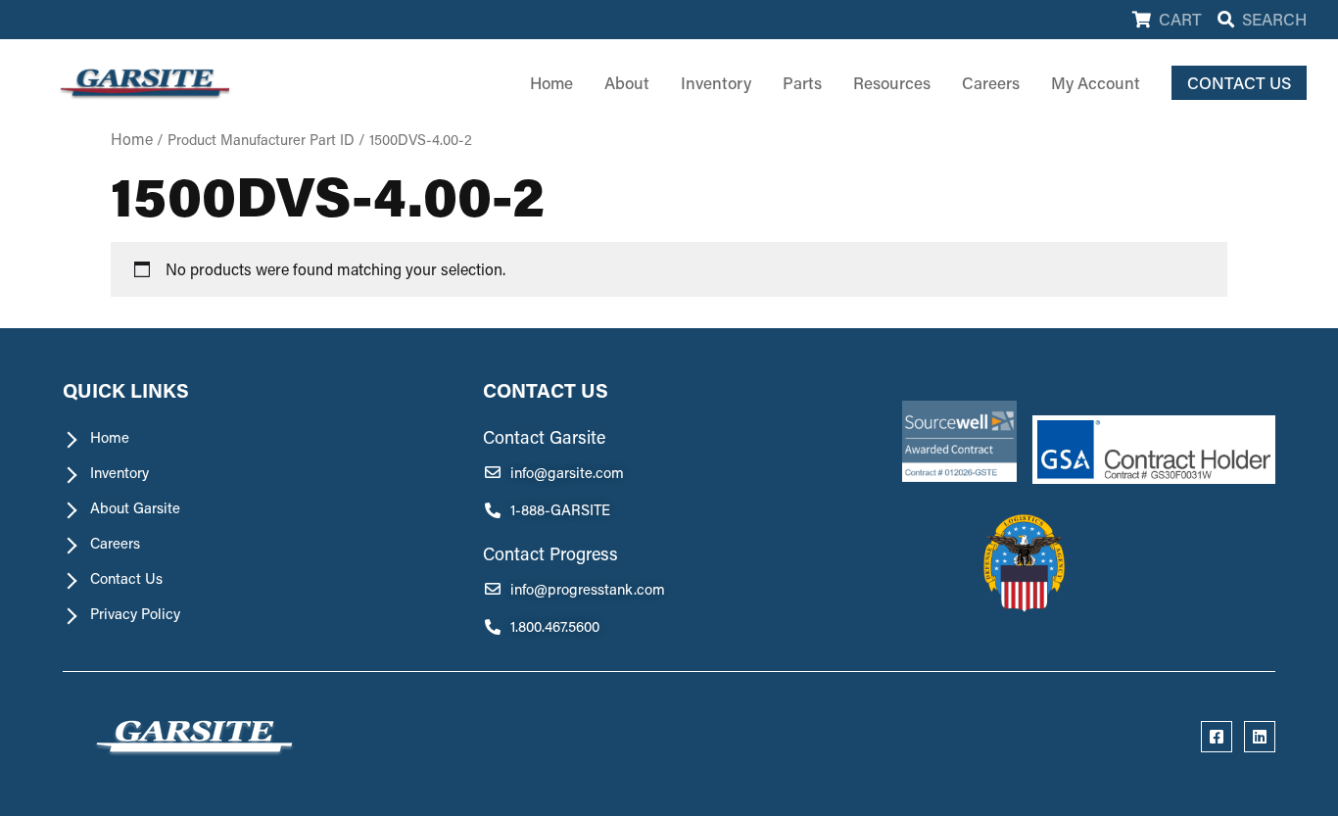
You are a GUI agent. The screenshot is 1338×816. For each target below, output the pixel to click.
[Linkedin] (1259, 736)
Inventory (716, 82)
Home (551, 82)
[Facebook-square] (1216, 736)
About (626, 82)
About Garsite (135, 508)
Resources (892, 82)
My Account (1095, 82)
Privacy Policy (135, 613)
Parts (802, 82)
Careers (991, 82)
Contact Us (126, 578)
